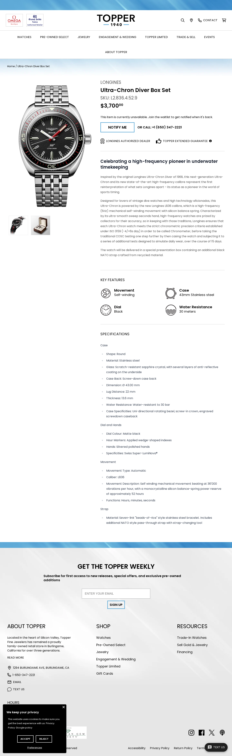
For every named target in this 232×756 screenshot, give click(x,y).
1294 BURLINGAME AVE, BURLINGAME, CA (41, 668)
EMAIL (17, 682)
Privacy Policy (159, 748)
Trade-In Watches (192, 637)
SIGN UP (116, 604)
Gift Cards (104, 673)
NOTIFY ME (117, 127)
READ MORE (15, 657)
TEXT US (18, 689)
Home (11, 66)
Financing (184, 652)
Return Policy (183, 748)
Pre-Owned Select (54, 37)
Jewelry (84, 37)
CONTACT (210, 20)
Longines (110, 82)
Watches (24, 37)
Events (209, 37)
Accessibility (137, 748)
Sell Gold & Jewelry (192, 645)
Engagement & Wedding (117, 37)
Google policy (24, 727)
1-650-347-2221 (24, 675)
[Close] (63, 707)
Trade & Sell (186, 37)
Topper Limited (156, 37)
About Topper (116, 52)
